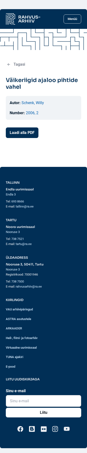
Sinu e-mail (16, 391)
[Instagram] (55, 429)
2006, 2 (32, 113)
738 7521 (17, 239)
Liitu (43, 412)
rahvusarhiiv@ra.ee (29, 286)
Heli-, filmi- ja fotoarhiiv (21, 338)
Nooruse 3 (13, 232)
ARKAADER (14, 328)
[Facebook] (20, 429)
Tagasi (19, 64)
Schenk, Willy (33, 103)
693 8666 (17, 201)
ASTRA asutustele (18, 319)
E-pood (10, 366)
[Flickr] (43, 429)
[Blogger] (32, 429)
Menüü (72, 19)
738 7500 (17, 281)
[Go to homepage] (23, 19)
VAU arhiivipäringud (19, 309)
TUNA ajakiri (14, 357)
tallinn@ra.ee (25, 206)
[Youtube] (66, 429)
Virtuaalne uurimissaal (21, 347)
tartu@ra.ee (24, 244)
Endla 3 (11, 194)
